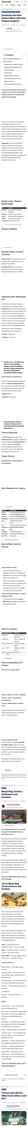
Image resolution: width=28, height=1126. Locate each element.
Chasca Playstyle (9, 70)
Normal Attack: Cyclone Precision (13, 64)
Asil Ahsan (9, 28)
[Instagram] (25, 770)
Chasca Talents (7, 61)
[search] (15, 1)
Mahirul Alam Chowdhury (13, 804)
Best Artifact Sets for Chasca (12, 78)
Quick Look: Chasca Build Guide (12, 58)
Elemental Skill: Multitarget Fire (13, 67)
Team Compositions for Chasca (13, 84)
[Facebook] (24, 1075)
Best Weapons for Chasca (11, 75)
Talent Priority (8, 73)
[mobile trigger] (25, 1)
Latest (18, 11)
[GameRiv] (6, 1)
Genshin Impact (6, 11)
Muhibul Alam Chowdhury (13, 1105)
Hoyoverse (5, 143)
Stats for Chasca (9, 81)
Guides (13, 11)
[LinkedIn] (25, 1075)
